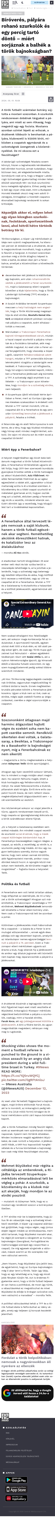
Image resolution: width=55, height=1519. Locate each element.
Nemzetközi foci (13, 13)
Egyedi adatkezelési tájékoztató (22, 1456)
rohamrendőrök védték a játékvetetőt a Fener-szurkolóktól (29, 283)
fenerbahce (19, 8)
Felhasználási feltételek (19, 1450)
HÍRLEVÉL (10, 1439)
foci (31, 8)
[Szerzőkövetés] (23, 94)
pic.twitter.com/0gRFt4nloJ (23, 1080)
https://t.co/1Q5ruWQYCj (20, 1075)
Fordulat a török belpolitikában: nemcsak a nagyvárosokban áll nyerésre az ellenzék (26, 1362)
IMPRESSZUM (12, 1445)
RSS (7, 1433)
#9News (42, 1067)
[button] (51, 8)
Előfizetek (39, 2)
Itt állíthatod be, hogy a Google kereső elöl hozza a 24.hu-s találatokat (31, 1393)
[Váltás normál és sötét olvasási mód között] (22, 2)
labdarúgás (41, 8)
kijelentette (30, 290)
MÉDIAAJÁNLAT (12, 1462)
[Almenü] (15, 2)
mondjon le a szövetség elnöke (35, 385)
